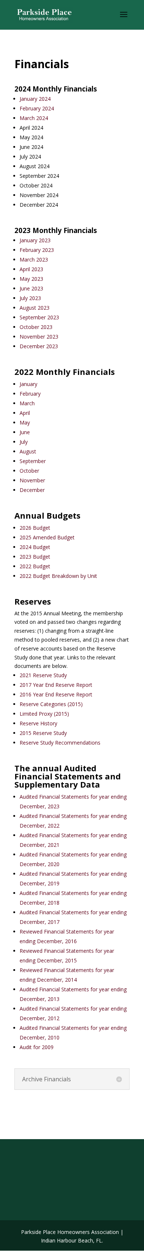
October (29, 470)
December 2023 (41, 346)
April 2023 (31, 269)
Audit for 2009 (37, 1047)
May (25, 422)
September (33, 461)
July (24, 441)
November (32, 480)
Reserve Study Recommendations (60, 742)
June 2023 (31, 288)
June (25, 432)
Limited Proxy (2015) (44, 713)
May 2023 (31, 278)
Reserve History (38, 723)
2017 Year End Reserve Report (56, 684)
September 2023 (39, 317)
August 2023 (34, 307)
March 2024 (34, 118)
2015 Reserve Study (43, 732)
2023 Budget (35, 556)
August (28, 451)
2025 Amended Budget (47, 537)
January (28, 383)
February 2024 (37, 108)
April (25, 412)
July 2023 (30, 298)
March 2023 (34, 259)
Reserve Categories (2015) (51, 704)
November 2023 (39, 336)
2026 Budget (35, 527)
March (27, 403)
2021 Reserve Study (43, 675)
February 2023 (37, 249)
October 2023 (36, 326)
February (30, 393)
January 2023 (35, 240)
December (32, 489)
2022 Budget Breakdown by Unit (58, 575)
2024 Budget (35, 546)
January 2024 (35, 98)
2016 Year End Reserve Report (56, 694)
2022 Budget (36, 566)
